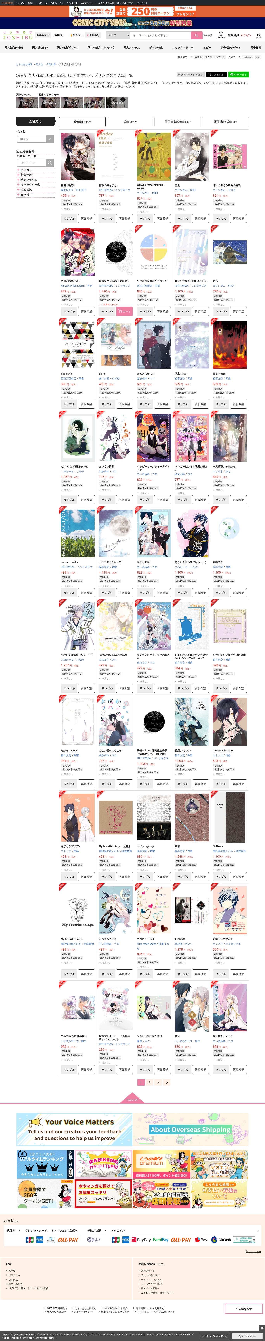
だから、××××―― (71, 750)
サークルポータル (54, 2)
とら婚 (38, 2)
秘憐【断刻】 (133, 83)
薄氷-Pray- (181, 373)
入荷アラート (191, 74)
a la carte (66, 373)
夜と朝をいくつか (223, 1036)
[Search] (50, 163)
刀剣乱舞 (77, 75)
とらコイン (72, 2)
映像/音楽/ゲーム (231, 47)
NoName (218, 846)
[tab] (130, 121)
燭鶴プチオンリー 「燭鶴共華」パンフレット (114, 1037)
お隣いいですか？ (223, 939)
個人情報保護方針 (56, 1311)
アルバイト (142, 2)
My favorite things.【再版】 (115, 846)
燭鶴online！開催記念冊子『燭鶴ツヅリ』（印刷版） (152, 751)
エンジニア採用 (125, 2)
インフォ (20, 2)
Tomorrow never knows (113, 655)
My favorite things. (72, 939)
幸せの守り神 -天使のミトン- (191, 281)
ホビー (207, 47)
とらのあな (7, 2)
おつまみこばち (108, 939)
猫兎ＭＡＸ (149, 83)
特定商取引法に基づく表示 (115, 1311)
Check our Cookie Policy (215, 1336)
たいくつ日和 (106, 466)
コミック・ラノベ (183, 47)
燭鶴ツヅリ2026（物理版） (114, 281)
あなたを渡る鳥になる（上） (191, 562)
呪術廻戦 (247, 57)
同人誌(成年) (40, 47)
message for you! (223, 750)
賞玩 (177, 1036)
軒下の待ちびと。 (174, 83)
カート (127, 311)
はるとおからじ (146, 373)
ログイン (246, 35)
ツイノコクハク (146, 846)
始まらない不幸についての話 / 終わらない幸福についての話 (191, 658)
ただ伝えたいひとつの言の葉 (229, 655)
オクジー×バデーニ (215, 57)
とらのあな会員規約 (85, 1308)
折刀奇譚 (180, 939)
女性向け (94, 35)
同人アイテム (132, 47)
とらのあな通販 (24, 64)
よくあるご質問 (106, 2)
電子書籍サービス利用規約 (150, 1308)
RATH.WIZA (193, 83)
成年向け (59, 35)
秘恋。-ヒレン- (183, 750)
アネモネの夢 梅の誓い (74, 1036)
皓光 (215, 281)
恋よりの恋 (143, 562)
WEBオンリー (88, 2)
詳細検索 (208, 35)
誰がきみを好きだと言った (152, 281)
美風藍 (198, 57)
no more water (69, 562)
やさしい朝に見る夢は (149, 1036)
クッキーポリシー (83, 1311)
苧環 (177, 846)
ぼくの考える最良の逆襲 (227, 185)
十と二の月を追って (110, 562)
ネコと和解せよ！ (71, 281)
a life (102, 373)
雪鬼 (177, 185)
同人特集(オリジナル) (101, 47)
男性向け (78, 35)
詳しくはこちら (253, 1251)
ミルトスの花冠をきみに (75, 466)
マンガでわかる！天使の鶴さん (153, 656)
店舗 (30, 2)
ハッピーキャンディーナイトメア (153, 468)
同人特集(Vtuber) (68, 47)
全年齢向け (42, 35)
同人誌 (39, 64)
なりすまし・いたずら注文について (156, 1311)
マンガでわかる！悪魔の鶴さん (191, 468)
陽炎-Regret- (220, 373)
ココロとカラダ (146, 939)
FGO (257, 57)
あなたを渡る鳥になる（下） (77, 655)
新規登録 (233, 35)
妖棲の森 (218, 562)
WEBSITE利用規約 (57, 1308)
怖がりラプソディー (72, 846)
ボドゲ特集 (156, 47)
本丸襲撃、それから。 (225, 466)
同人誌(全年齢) (14, 47)
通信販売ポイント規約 (116, 1308)
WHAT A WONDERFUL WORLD (150, 186)
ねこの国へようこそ (110, 750)
